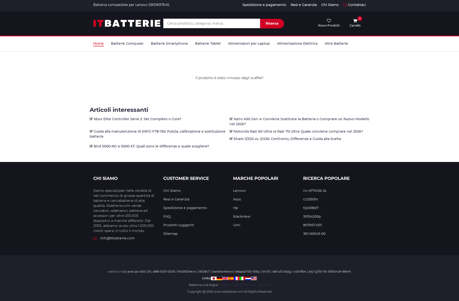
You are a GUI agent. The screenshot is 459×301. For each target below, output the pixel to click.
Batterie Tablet (208, 43)
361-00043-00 (314, 233)
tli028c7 (204, 271)
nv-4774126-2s (314, 190)
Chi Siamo (330, 5)
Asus (237, 199)
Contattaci (357, 5)
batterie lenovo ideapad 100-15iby (236, 271)
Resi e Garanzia (304, 5)
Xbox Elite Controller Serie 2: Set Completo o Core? (137, 119)
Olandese (249, 285)
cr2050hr (310, 199)
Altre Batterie (336, 43)
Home (98, 43)
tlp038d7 (310, 208)
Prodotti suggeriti (178, 225)
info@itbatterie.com (117, 238)
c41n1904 (299, 271)
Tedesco (225, 285)
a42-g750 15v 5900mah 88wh (330, 271)
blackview (242, 216)
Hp (235, 208)
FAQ (167, 216)
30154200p (312, 216)
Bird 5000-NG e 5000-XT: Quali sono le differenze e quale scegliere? (151, 146)
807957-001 (312, 225)
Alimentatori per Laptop (249, 43)
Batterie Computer (127, 43)
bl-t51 (266, 271)
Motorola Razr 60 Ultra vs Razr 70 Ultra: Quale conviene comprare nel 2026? (298, 131)
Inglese (237, 285)
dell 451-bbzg (281, 271)
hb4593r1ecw (186, 271)
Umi (236, 225)
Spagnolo (263, 285)
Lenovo (239, 190)
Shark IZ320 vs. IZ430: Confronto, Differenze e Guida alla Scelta (287, 139)
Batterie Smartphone (169, 43)
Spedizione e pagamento (264, 5)
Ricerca (272, 23)
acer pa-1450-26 (139, 271)
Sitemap (170, 233)
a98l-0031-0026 (164, 271)
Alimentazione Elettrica (297, 43)
